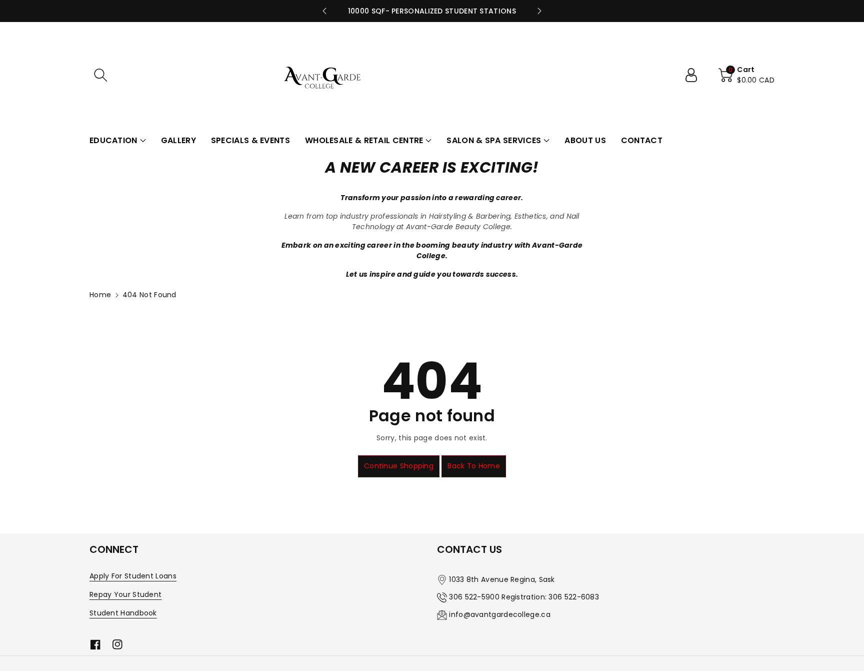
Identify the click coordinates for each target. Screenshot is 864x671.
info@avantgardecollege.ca (499, 614)
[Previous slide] (324, 11)
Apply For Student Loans (133, 576)
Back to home (474, 466)
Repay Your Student (126, 594)
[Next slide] (539, 11)
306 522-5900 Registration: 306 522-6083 (524, 597)
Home (100, 295)
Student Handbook (123, 613)
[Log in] (695, 75)
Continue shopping (399, 466)
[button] (101, 75)
